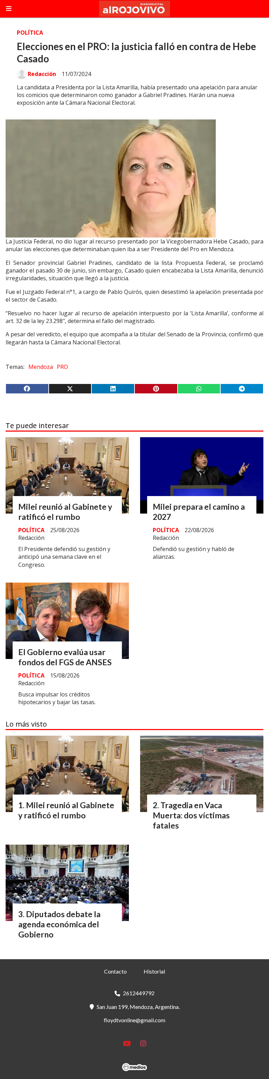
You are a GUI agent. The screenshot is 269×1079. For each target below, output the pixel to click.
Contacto (115, 971)
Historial (154, 971)
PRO (62, 367)
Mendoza (40, 367)
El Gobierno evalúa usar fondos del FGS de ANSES (65, 657)
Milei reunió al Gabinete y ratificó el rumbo (65, 512)
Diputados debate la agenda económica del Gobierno (59, 924)
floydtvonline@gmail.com (134, 1020)
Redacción (42, 74)
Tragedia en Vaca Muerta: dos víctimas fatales (191, 815)
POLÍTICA (30, 32)
